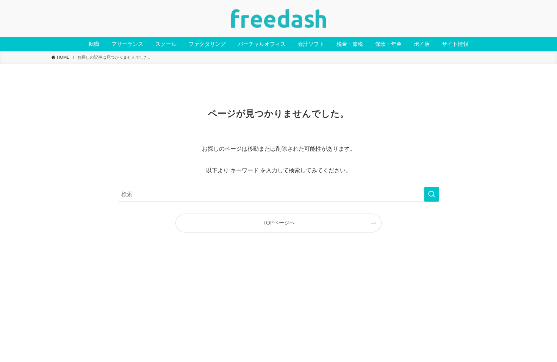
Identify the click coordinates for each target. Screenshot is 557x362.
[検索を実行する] (431, 194)
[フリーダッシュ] (278, 18)
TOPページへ (279, 223)
